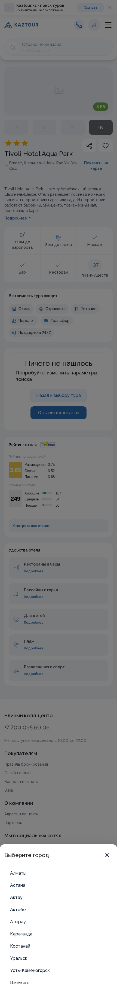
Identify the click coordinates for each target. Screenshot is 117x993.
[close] (107, 855)
